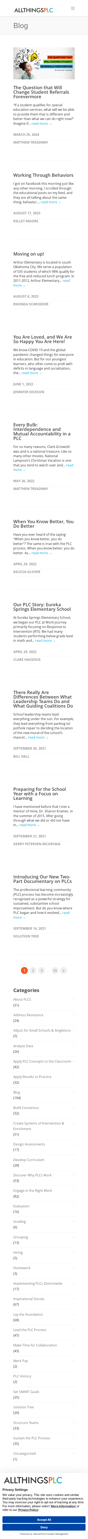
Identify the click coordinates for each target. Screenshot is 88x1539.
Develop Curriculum (28, 1160)
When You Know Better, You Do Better (43, 523)
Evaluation (21, 1206)
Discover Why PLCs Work (32, 1175)
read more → (42, 123)
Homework (21, 1268)
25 (55, 970)
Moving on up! (28, 254)
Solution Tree (23, 1407)
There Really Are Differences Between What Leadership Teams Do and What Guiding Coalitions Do (43, 699)
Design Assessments (29, 1144)
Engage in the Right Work (32, 1190)
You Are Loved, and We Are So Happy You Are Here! (42, 339)
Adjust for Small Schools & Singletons (42, 1030)
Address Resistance (28, 1015)
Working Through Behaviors (43, 175)
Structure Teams (26, 1422)
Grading (19, 1221)
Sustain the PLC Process (31, 1438)
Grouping (20, 1237)
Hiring (18, 1252)
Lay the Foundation (28, 1314)
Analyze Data (23, 1046)
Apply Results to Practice (32, 1076)
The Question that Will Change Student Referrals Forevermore (41, 91)
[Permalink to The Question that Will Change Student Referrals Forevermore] (44, 63)
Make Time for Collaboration (35, 1345)
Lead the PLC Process (29, 1330)
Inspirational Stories (28, 1299)
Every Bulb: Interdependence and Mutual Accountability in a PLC (42, 431)
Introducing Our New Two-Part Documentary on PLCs (42, 878)
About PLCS (22, 999)
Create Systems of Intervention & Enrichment (38, 1126)
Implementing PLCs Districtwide (37, 1283)
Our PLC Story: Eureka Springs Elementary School (42, 606)
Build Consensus (26, 1107)
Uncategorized (24, 1453)
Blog (16, 1092)
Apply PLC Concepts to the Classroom (42, 1061)
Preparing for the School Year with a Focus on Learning (39, 793)
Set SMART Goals (26, 1391)
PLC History (22, 1376)
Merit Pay (20, 1361)
